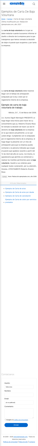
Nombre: (7, 391)
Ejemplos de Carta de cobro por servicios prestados (20, 200)
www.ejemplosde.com (20, 437)
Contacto (32, 442)
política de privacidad (21, 420)
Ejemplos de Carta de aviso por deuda (19, 192)
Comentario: (9, 406)
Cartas (9, 19)
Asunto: (7, 383)
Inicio (3, 19)
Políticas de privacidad (10, 442)
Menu (4, 4)
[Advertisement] (19, 68)
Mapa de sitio (23, 442)
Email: (6, 399)
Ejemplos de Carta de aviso (15, 188)
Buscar (34, 4)
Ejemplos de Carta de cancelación (18, 196)
